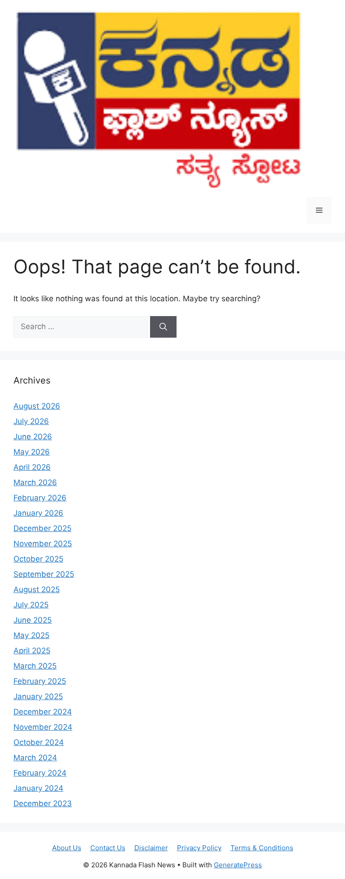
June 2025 (32, 620)
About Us (66, 847)
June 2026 (32, 436)
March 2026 (35, 482)
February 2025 (39, 681)
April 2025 (31, 650)
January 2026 (38, 513)
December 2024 (42, 711)
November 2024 (42, 727)
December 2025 (42, 528)
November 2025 (42, 543)
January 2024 (38, 788)
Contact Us (107, 847)
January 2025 (38, 696)
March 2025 (35, 665)
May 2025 (31, 635)
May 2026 (31, 451)
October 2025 (38, 558)
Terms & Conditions (261, 847)
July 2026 (31, 421)
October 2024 (38, 742)
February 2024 (39, 772)
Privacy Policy (199, 847)
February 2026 (39, 497)
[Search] (163, 327)
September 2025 (43, 574)
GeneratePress (238, 865)
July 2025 (31, 604)
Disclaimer (151, 847)
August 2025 (36, 589)
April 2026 (32, 467)
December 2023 (42, 803)
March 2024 (35, 757)
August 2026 (36, 406)
